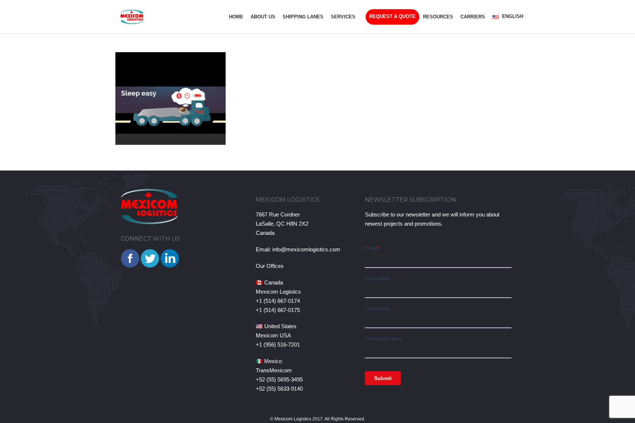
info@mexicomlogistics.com (306, 249)
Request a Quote (392, 16)
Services (343, 16)
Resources (438, 16)
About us (263, 16)
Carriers (472, 16)
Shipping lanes (303, 16)
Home (236, 16)
